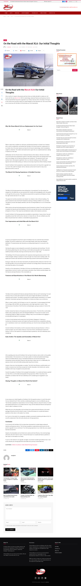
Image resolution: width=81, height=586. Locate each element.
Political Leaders (58, 552)
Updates (17, 13)
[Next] (76, 106)
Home (6, 13)
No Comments (23, 47)
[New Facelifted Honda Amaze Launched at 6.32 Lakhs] (11, 489)
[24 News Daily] (8, 7)
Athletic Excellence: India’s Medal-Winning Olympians (24, 444)
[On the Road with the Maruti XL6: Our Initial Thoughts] (28, 70)
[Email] (2, 105)
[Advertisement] (40, 28)
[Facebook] (2, 92)
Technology (35, 13)
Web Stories (43, 13)
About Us (57, 550)
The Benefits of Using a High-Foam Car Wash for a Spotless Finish (10, 479)
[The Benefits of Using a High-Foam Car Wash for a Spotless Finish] (11, 472)
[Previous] (57, 106)
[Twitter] (2, 96)
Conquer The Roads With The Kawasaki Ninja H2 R (27, 496)
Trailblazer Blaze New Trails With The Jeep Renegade (45, 496)
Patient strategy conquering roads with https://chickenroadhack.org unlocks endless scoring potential (65, 175)
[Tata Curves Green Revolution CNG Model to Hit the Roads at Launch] (28, 472)
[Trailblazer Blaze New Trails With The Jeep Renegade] (45, 489)
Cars (5, 40)
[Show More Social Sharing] (43, 50)
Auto (11, 13)
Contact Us (52, 13)
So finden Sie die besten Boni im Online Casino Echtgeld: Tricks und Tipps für (24, 1)
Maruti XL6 (29, 90)
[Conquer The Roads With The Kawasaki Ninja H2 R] (28, 489)
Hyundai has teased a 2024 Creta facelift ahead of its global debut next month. (45, 479)
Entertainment (25, 13)
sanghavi (9, 47)
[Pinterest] (2, 102)
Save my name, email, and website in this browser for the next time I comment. (22, 525)
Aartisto (47, 582)
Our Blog (57, 546)
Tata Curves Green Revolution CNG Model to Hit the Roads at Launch (28, 479)
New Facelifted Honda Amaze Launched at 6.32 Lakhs (10, 496)
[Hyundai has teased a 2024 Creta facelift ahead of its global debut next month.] (45, 472)
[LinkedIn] (2, 99)
